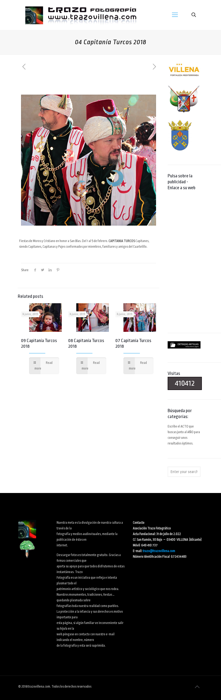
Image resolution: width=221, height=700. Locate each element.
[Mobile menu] (174, 14)
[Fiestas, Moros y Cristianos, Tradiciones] (80, 15)
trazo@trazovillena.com (159, 551)
